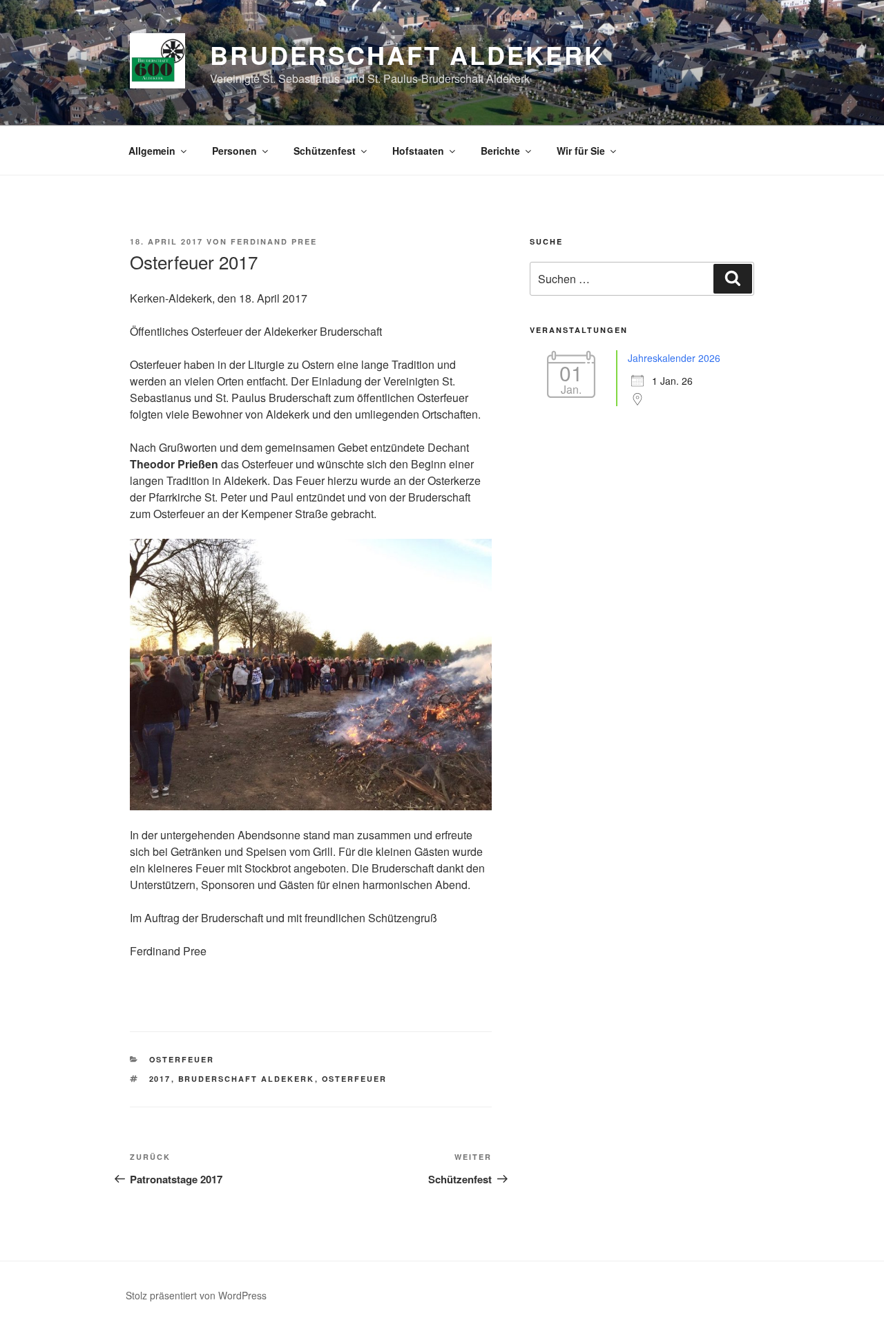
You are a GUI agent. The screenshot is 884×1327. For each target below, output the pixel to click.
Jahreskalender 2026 (674, 358)
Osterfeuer (182, 1059)
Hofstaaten (418, 150)
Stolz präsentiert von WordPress (196, 1295)
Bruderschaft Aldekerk (407, 55)
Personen (234, 150)
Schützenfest (325, 150)
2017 (160, 1078)
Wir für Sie (581, 150)
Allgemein (151, 150)
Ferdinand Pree (274, 241)
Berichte (500, 150)
